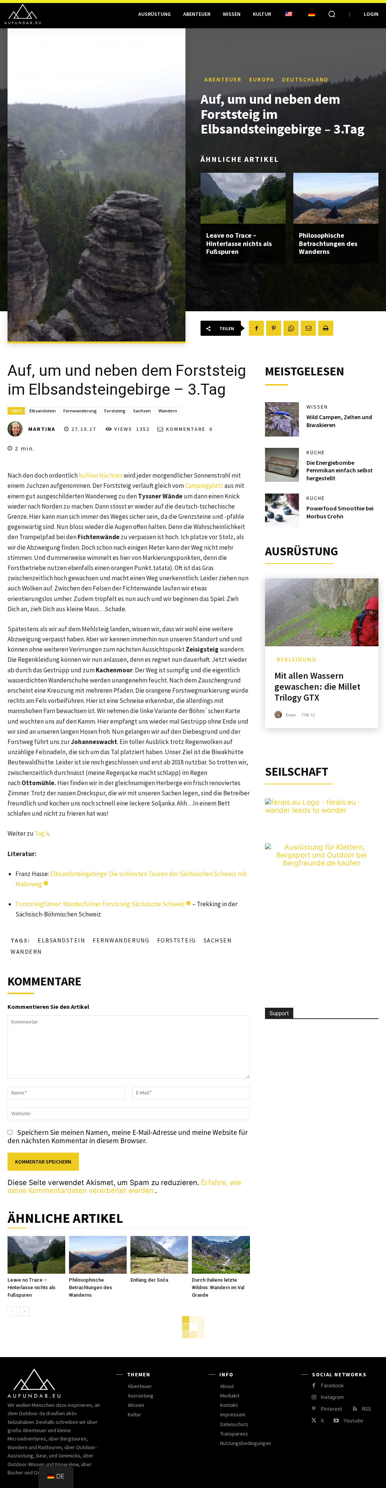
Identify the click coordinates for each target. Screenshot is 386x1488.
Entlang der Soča (149, 1280)
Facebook (332, 1385)
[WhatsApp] (291, 328)
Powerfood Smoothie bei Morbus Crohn (340, 512)
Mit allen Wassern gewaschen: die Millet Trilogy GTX (317, 686)
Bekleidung (297, 659)
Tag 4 (42, 833)
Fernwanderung (80, 411)
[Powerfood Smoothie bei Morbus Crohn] (282, 510)
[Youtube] (336, 1420)
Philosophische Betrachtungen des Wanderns (328, 243)
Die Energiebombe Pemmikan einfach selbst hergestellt (339, 470)
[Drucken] (325, 328)
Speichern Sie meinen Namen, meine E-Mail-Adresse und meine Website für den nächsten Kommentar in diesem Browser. (128, 1136)
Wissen (317, 406)
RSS (366, 1409)
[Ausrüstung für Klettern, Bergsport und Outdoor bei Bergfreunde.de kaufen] (321, 863)
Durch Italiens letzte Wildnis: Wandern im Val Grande (218, 1287)
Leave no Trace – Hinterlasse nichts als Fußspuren (239, 243)
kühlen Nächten (101, 475)
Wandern (167, 411)
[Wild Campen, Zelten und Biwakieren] (282, 419)
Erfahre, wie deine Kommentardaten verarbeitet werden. (124, 1186)
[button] (331, 14)
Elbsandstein (42, 411)
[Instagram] (314, 1397)
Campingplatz (204, 485)
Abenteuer (223, 79)
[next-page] (24, 1311)
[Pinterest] (273, 328)
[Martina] (17, 429)
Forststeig (115, 411)
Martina (41, 429)
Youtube (353, 1420)
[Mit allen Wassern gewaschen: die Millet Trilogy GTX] (321, 612)
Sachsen (142, 411)
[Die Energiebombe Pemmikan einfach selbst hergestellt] (282, 465)
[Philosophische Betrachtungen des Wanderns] (335, 198)
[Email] (308, 328)
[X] (314, 1420)
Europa (261, 79)
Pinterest (331, 1409)
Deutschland (305, 79)
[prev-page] (12, 1311)
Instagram (332, 1397)
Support (279, 1013)
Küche (315, 452)
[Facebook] (256, 328)
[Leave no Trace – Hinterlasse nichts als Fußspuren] (243, 198)
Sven (290, 715)
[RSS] (354, 1409)
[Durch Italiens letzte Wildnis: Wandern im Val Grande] (221, 1255)
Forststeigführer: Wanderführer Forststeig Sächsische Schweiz (100, 904)
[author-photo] (279, 715)
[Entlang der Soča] (159, 1255)
